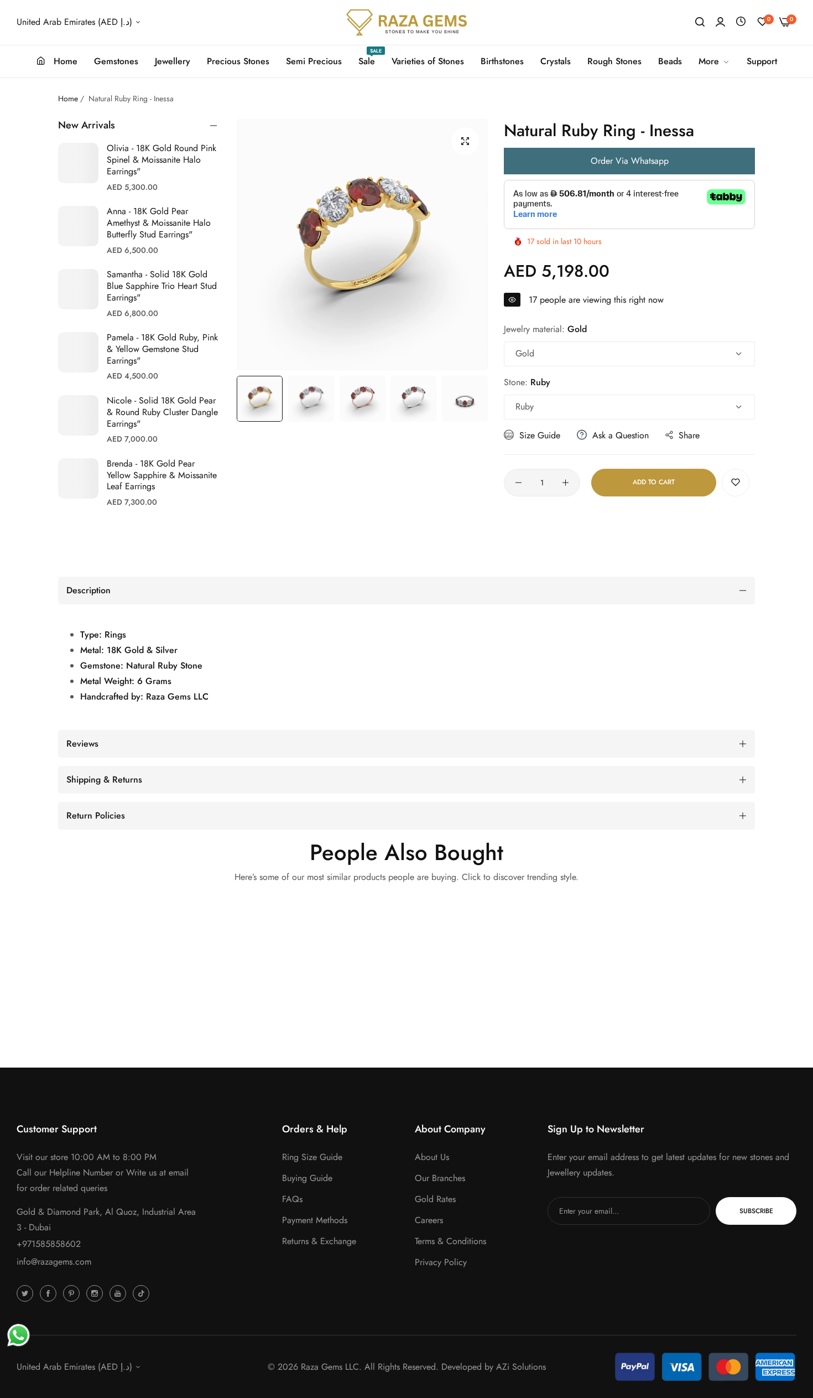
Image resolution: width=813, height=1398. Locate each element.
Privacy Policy (441, 1262)
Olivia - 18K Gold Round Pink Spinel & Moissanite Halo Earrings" (161, 160)
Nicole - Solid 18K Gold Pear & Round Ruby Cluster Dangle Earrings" (162, 412)
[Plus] (565, 482)
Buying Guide (307, 1178)
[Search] (700, 22)
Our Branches (440, 1178)
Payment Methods (314, 1220)
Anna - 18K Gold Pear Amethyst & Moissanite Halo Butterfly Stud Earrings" (159, 223)
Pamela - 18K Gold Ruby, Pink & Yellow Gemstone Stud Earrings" (162, 349)
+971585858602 (49, 1244)
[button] (735, 482)
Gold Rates (435, 1199)
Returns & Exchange (319, 1241)
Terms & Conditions (450, 1241)
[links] (27, 1293)
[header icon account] (720, 22)
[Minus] (518, 482)
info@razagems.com (54, 1261)
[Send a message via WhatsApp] (19, 1335)
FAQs (292, 1199)
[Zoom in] (465, 141)
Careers (429, 1220)
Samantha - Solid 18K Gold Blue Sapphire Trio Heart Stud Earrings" (162, 286)
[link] (714, 61)
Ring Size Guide (312, 1157)
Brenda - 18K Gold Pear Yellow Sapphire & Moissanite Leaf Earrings (162, 475)
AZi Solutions (521, 1366)
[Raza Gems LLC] (406, 22)
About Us (432, 1157)
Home (68, 98)
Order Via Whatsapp (630, 160)
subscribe (756, 1211)
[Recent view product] (741, 21)
